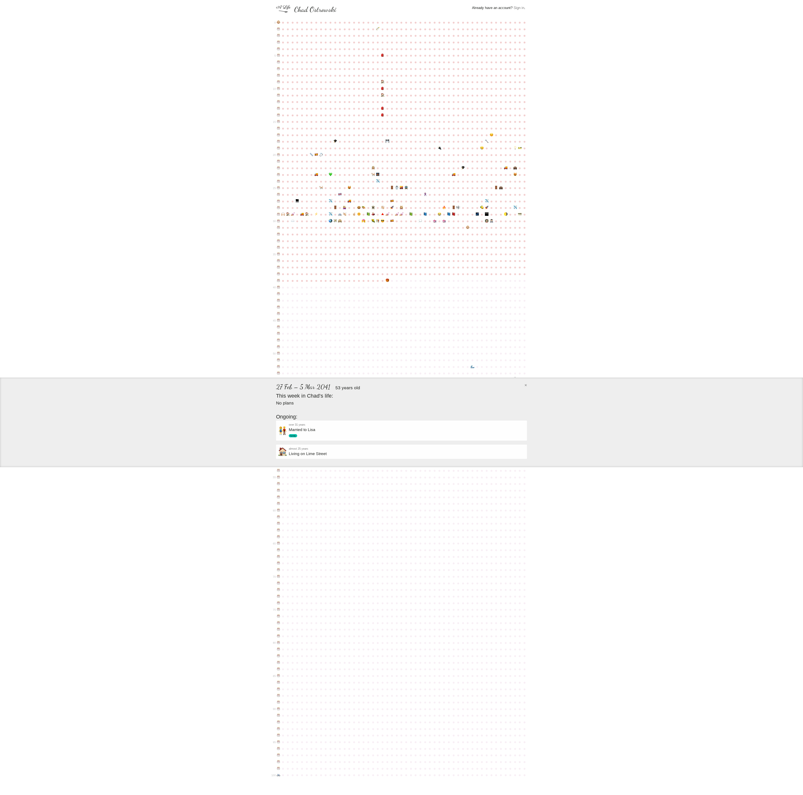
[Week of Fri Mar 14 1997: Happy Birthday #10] (278, 88)
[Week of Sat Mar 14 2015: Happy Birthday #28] (278, 207)
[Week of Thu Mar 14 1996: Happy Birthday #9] (278, 82)
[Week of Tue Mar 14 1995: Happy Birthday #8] (278, 75)
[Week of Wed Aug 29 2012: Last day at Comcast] (392, 187)
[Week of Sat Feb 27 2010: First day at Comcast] (515, 168)
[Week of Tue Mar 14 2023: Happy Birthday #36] (278, 260)
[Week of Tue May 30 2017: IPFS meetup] (330, 221)
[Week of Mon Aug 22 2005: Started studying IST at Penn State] (387, 141)
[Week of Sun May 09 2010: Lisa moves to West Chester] (316, 174)
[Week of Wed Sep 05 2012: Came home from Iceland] (396, 187)
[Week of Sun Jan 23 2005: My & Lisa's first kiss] (491, 135)
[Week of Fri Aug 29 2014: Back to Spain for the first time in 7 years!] (392, 201)
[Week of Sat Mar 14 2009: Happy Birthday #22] (278, 168)
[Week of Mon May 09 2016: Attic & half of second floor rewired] (316, 214)
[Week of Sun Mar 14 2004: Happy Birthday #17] (278, 135)
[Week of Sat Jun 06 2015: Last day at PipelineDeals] (335, 207)
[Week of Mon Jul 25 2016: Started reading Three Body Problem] (368, 214)
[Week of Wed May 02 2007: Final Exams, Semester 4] (311, 154)
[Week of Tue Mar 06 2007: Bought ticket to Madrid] (520, 148)
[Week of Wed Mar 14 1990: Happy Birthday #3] (278, 42)
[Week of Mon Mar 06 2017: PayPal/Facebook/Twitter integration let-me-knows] (520, 214)
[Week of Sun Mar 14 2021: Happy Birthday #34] (278, 247)
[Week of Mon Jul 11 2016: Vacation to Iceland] (359, 214)
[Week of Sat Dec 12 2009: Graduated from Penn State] (463, 168)
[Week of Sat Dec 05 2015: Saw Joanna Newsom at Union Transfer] (458, 207)
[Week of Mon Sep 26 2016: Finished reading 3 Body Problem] (411, 214)
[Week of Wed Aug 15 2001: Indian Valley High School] (382, 115)
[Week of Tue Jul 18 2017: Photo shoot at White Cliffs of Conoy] (363, 221)
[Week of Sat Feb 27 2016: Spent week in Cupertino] (515, 207)
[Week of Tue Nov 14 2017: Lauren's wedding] (444, 221)
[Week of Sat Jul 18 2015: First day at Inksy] (363, 207)
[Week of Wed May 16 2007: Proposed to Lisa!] (321, 154)
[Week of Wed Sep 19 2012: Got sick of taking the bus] (406, 187)
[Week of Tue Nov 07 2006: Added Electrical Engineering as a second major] (439, 148)
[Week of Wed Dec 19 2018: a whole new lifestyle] (467, 227)
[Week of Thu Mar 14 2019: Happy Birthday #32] (278, 234)
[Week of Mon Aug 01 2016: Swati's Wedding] (373, 214)
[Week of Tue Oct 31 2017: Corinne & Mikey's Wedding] (434, 221)
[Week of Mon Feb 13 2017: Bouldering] (505, 214)
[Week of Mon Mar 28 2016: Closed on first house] (287, 214)
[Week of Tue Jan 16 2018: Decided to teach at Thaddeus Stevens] (486, 221)
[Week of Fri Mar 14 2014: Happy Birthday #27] (278, 201)
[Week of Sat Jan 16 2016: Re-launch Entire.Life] (486, 207)
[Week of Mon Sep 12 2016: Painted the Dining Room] (401, 214)
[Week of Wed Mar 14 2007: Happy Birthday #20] (278, 154)
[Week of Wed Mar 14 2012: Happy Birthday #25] (278, 187)
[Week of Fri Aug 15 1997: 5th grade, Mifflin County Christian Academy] (382, 88)
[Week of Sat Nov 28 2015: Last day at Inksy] (453, 207)
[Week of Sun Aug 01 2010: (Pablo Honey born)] (373, 174)
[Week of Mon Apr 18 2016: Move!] (302, 214)
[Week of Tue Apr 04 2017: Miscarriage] (292, 221)
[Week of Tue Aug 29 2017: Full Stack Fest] (392, 221)
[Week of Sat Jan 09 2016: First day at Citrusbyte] (482, 207)
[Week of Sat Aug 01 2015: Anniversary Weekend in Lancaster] (373, 207)
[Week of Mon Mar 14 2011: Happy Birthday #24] (278, 181)
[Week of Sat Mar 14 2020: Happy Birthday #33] (278, 241)
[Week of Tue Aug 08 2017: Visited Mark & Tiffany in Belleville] (377, 221)
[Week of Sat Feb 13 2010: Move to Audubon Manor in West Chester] (505, 168)
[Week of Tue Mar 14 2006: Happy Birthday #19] (278, 148)
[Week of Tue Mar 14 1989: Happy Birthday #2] (278, 35)
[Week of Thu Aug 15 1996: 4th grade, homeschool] (382, 82)
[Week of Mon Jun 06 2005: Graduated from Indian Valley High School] (335, 141)
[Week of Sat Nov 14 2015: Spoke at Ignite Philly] (444, 207)
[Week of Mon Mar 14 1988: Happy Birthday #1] (278, 29)
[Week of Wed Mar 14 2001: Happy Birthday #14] (278, 115)
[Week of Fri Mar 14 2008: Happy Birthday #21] (278, 161)
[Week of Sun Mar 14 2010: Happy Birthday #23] (278, 174)
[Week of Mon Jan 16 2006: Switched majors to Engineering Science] (486, 141)
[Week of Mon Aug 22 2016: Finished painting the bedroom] (387, 214)
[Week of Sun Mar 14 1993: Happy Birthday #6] (278, 62)
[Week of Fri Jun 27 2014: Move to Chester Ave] (349, 201)
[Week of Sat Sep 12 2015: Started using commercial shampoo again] (401, 207)
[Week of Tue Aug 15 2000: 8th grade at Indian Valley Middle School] (382, 108)
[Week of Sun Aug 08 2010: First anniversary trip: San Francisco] (377, 174)
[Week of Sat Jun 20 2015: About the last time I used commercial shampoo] (344, 207)
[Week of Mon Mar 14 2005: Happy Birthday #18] (278, 141)
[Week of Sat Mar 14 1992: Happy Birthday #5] (278, 55)
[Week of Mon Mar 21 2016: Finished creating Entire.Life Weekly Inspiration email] (283, 214)
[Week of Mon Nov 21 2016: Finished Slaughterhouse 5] (448, 214)
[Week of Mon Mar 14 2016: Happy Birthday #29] (278, 214)
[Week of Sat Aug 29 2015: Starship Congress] (392, 207)
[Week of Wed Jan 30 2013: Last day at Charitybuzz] (496, 187)
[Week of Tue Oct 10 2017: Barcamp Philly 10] (420, 221)
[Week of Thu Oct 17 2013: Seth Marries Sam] (425, 194)
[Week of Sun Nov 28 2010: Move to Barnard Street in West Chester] (453, 174)
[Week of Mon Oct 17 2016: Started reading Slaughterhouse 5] (425, 214)
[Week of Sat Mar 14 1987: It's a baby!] (278, 22)
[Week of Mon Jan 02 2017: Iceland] (477, 214)
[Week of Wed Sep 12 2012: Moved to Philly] (401, 187)
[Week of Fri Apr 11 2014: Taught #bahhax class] (297, 201)
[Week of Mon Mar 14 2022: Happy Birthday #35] (278, 254)
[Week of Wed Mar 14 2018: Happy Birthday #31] (278, 227)
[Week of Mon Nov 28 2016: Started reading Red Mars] (453, 214)
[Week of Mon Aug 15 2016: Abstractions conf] (382, 214)
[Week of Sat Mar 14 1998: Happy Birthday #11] (278, 95)
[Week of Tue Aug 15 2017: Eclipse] (382, 221)
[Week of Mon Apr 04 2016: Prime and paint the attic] (292, 214)
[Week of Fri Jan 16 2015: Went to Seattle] (486, 201)
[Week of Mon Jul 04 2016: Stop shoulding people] (354, 214)
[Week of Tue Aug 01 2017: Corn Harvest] (373, 221)
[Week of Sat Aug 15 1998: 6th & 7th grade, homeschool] (382, 95)
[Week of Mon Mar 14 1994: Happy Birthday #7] (278, 68)
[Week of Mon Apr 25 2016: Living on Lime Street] (306, 214)
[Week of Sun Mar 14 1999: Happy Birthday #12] (278, 101)
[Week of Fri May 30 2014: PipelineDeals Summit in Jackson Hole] (330, 201)
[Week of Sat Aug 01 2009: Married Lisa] (373, 168)
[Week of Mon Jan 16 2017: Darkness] (486, 214)
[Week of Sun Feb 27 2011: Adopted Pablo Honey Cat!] (515, 174)
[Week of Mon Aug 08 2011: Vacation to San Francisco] (377, 181)
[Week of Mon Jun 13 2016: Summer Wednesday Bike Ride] (340, 214)
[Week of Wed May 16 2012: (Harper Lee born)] (321, 187)
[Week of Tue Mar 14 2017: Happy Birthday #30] (278, 221)
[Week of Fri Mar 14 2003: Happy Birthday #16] (278, 128)
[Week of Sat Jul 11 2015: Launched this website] (359, 207)
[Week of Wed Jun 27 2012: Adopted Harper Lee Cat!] (349, 187)
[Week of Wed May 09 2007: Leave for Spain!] (316, 154)
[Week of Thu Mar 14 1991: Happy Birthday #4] (278, 49)
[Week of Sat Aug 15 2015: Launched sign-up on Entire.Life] (382, 207)
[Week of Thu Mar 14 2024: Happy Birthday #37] (278, 267)
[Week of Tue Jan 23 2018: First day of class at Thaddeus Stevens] (491, 221)
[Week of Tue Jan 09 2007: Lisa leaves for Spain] (482, 148)
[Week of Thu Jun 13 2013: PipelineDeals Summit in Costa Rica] (340, 194)
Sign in (519, 8)
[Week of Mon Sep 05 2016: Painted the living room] (396, 214)
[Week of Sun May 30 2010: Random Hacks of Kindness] (330, 174)
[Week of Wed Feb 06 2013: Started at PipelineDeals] (501, 187)
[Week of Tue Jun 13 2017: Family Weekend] (340, 221)
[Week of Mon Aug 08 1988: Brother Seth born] (377, 29)
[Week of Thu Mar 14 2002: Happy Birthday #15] (278, 121)
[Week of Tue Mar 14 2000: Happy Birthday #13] (278, 108)
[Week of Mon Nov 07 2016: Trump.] (439, 214)
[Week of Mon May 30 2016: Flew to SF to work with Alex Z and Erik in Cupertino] (330, 214)
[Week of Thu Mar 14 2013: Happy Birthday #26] (278, 194)
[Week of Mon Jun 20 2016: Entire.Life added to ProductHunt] (344, 214)
